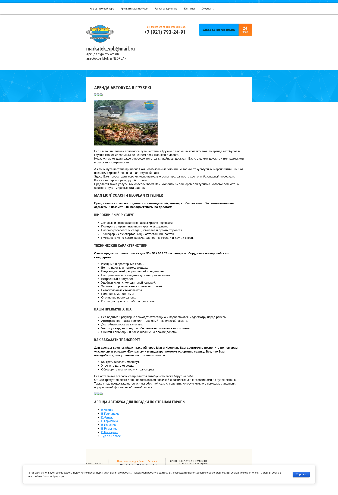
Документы (208, 8)
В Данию (107, 417)
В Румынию (109, 428)
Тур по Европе (111, 436)
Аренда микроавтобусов (134, 8)
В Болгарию (109, 432)
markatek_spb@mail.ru (110, 49)
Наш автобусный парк (102, 8)
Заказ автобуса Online (219, 29)
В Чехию (107, 409)
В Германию (109, 421)
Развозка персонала (166, 8)
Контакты (189, 8)
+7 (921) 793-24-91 (165, 32)
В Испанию (109, 424)
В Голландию (110, 413)
